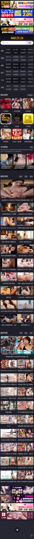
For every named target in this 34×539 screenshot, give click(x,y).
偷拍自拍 (15, 64)
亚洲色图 (15, 71)
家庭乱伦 (15, 79)
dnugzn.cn (17, 38)
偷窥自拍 (8, 71)
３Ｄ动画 (30, 57)
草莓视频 (23, 86)
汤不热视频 (30, 86)
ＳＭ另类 (30, 60)
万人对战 (23, 49)
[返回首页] (31, 535)
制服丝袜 (8, 67)
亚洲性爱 (8, 64)
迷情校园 (8, 82)
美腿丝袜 (8, 74)
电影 (2, 65)
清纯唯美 (15, 74)
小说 (2, 80)
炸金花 (16, 52)
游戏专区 (30, 49)
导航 (2, 87)
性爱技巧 (30, 82)
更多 (31, 176)
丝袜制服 (15, 60)
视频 (2, 58)
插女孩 (8, 86)
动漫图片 (30, 71)
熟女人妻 (8, 60)
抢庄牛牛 (30, 52)
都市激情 (8, 79)
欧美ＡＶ (23, 57)
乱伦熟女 (23, 67)
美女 (20, 176)
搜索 (30, 43)
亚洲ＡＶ (8, 57)
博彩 (2, 51)
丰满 (20, 333)
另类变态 (30, 67)
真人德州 (15, 49)
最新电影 (4, 333)
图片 (2, 73)
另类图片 (30, 74)
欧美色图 (23, 71)
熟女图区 (23, 74)
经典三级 (15, 67)
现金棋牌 (23, 52)
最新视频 (4, 176)
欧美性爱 (30, 64)
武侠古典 (30, 79)
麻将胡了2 (8, 52)
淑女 (26, 333)
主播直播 (23, 60)
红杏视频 (8, 89)
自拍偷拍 (15, 57)
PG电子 (8, 49)
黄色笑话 (23, 82)
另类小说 (15, 82)
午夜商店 (15, 86)
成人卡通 (23, 64)
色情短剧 (23, 89)
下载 (31, 147)
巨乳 (26, 176)
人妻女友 (23, 79)
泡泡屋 (16, 89)
